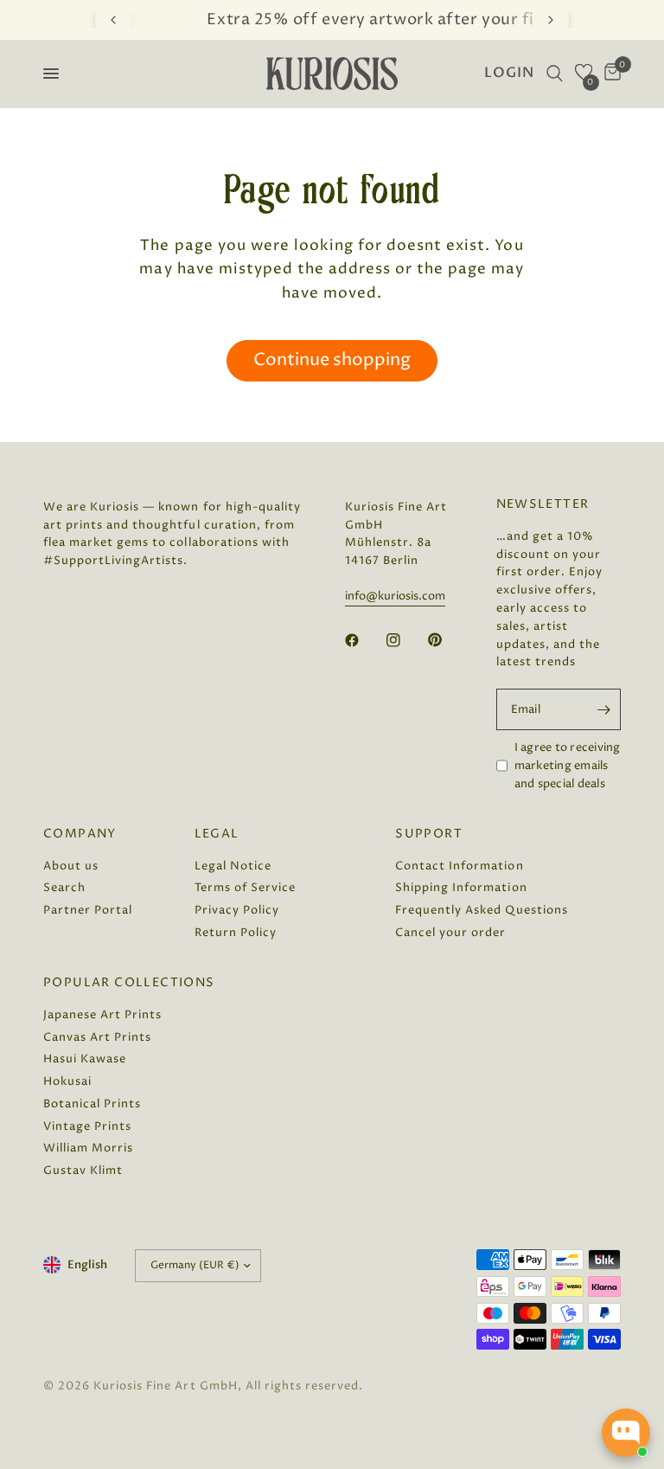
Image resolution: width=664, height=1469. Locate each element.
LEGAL (217, 834)
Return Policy (236, 932)
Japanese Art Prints (102, 1015)
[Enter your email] (603, 709)
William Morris (88, 1148)
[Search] (554, 73)
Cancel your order (450, 932)
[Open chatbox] (626, 1432)
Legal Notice (233, 866)
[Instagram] (405, 640)
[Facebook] (364, 640)
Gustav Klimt (83, 1170)
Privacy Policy (237, 910)
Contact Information (459, 866)
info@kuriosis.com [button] (395, 596)
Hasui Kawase (84, 1059)
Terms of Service (245, 887)
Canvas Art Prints (97, 1037)
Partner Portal (87, 910)
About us (71, 866)
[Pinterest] (447, 640)
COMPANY (80, 834)
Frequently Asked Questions (481, 910)
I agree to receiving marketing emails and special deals (567, 766)
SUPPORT (429, 834)
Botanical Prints (92, 1104)
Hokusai (67, 1081)
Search (64, 887)
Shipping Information (461, 887)
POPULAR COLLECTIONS (129, 983)
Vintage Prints (87, 1126)
